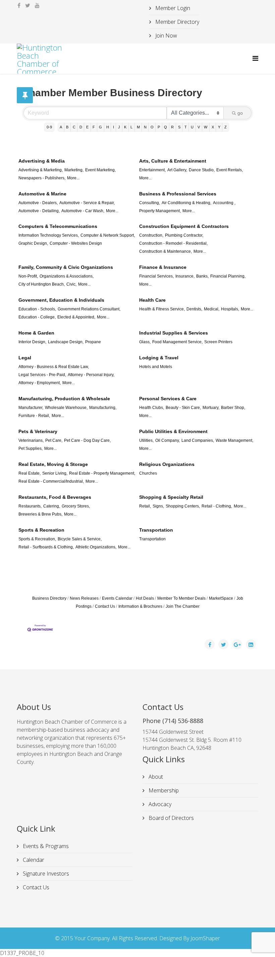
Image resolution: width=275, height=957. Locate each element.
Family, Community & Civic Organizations (65, 267)
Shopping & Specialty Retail (171, 497)
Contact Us (105, 606)
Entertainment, (152, 170)
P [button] (159, 127)
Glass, (145, 342)
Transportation (156, 530)
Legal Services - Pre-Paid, (42, 374)
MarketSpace (221, 598)
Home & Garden (36, 333)
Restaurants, (30, 506)
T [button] (185, 127)
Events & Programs (45, 846)
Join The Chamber (183, 606)
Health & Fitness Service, (162, 309)
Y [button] (219, 127)
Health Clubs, (151, 407)
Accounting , (224, 202)
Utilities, (146, 440)
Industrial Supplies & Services (173, 333)
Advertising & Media (41, 161)
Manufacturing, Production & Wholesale (64, 398)
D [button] (80, 127)
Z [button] (225, 127)
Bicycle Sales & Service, (80, 539)
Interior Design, (32, 342)
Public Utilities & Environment (173, 431)
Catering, (51, 506)
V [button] (199, 127)
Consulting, (149, 202)
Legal (24, 357)
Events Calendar (117, 598)
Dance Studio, (202, 170)
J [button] (119, 127)
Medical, (211, 309)
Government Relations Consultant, (89, 309)
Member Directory (176, 21)
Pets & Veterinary (37, 431)
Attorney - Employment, (39, 382)
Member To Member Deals (181, 598)
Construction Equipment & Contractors (184, 226)
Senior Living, (54, 473)
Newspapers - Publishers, (41, 178)
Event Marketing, (100, 170)
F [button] (94, 127)
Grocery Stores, (76, 506)
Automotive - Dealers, (38, 202)
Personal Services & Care (168, 398)
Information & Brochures (140, 606)
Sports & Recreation (41, 530)
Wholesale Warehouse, (66, 407)
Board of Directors (170, 818)
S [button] (179, 127)
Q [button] (165, 127)
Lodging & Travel (158, 357)
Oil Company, (167, 440)
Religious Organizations (167, 464)
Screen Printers (218, 342)
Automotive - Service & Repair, (87, 202)
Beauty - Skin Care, (183, 407)
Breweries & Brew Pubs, (40, 514)
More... (73, 178)
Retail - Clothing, (217, 506)
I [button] (113, 127)
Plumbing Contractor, (184, 235)
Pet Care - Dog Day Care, (87, 440)
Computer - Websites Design (76, 243)
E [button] (87, 127)
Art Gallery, (177, 170)
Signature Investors (45, 873)
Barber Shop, (233, 407)
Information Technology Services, (48, 235)
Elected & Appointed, (76, 317)
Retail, (145, 506)
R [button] (172, 127)
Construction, (151, 235)
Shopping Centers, (183, 506)
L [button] (131, 127)
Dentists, (194, 309)
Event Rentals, (229, 170)
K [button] (125, 127)
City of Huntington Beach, (41, 284)
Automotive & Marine (42, 193)
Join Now (165, 35)
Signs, (158, 506)
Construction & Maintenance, (165, 251)
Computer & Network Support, (107, 235)
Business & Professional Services (177, 193)
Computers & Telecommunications (57, 226)
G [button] (100, 127)
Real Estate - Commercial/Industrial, (51, 481)
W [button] (205, 127)
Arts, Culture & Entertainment (172, 161)
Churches (148, 473)
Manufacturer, (30, 407)
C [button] (74, 127)
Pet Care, (53, 440)
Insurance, (185, 276)
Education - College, (37, 317)
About (155, 776)
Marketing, (74, 170)
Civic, (71, 284)
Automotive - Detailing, (39, 210)
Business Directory (49, 598)
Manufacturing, (102, 407)
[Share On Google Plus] (237, 644)
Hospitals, (230, 309)
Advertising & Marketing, (40, 170)
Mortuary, (211, 407)
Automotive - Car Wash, (82, 210)
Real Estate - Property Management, (102, 473)
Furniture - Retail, (34, 415)
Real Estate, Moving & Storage (53, 464)
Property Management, (160, 210)
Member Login (172, 8)
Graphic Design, (33, 243)
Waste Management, (234, 440)
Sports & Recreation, (37, 539)
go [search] (240, 113)
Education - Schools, (37, 309)
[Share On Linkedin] (251, 644)
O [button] (152, 127)
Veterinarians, (31, 440)
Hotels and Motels (155, 366)
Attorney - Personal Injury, (91, 374)
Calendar (32, 859)
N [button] (145, 127)
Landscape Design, (66, 342)
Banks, (202, 276)
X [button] (213, 127)
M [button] (138, 127)
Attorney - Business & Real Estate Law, (53, 366)
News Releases (84, 598)
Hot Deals (145, 598)
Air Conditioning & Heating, (186, 202)
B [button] (67, 127)
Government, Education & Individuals (61, 300)
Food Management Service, (177, 342)
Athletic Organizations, (95, 547)
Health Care (152, 300)
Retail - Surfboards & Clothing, (46, 547)
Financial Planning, (227, 276)
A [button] (61, 127)
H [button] (107, 127)
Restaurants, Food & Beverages (54, 497)
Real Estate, (29, 473)
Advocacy (159, 804)
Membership (163, 790)
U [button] (192, 127)
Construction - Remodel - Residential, (173, 243)
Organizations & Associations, (67, 276)
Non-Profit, (28, 276)
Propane (93, 342)
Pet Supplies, (30, 448)
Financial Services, (156, 276)
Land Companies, (197, 440)
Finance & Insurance (162, 267)
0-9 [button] (49, 127)
